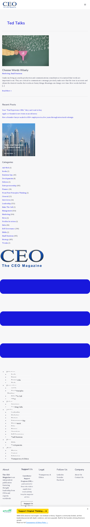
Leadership (6, 203)
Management (7, 211)
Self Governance (8, 229)
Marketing (6, 73)
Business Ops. (7, 175)
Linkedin (60, 475)
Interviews (6, 200)
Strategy (5, 239)
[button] (45, 319)
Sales (4, 225)
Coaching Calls (17, 407)
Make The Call (7, 207)
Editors (5, 182)
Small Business (16, 73)
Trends (5, 243)
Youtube (60, 477)
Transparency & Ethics (20, 459)
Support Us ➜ (28, 505)
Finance (5, 189)
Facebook (60, 480)
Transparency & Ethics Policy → (37, 522)
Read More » (7, 90)
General (5, 196)
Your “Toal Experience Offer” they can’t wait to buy (22, 110)
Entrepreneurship (9, 186)
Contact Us (79, 477)
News (4, 218)
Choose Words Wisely (15, 70)
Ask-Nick (5, 168)
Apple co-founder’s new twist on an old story (19, 114)
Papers (13, 377)
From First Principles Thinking (14, 193)
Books (4, 171)
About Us (78, 475)
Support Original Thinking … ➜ (32, 511)
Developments (7, 178)
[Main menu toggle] (85, 4)
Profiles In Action (9, 221)
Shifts (4, 232)
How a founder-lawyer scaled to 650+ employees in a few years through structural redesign (37, 117)
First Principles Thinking (15, 392)
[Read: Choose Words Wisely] (25, 50)
